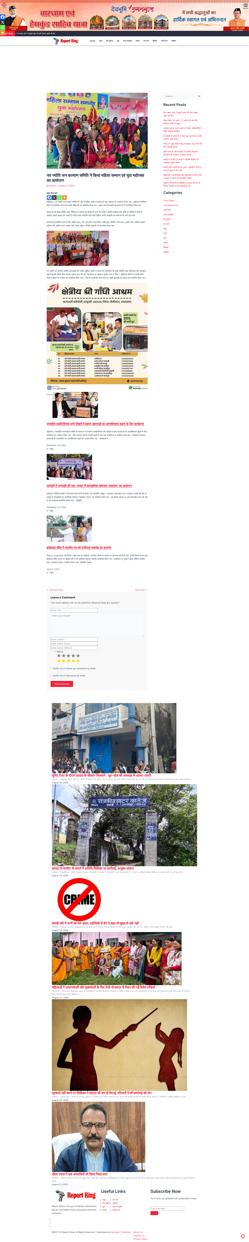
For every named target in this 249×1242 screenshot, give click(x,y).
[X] (54, 197)
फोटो (165, 233)
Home (92, 41)
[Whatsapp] (59, 197)
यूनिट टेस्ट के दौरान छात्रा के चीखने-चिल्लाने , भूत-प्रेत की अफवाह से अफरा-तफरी (101, 775)
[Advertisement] (124, 65)
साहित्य (173, 41)
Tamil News (169, 200)
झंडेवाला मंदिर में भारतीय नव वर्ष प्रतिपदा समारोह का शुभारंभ (79, 547)
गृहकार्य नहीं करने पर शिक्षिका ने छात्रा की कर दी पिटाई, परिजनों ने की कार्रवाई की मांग (102, 1093)
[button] (193, 41)
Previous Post (55, 590)
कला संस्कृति (127, 41)
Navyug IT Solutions (121, 1232)
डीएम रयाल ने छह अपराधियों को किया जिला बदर (80, 1174)
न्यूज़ (100, 41)
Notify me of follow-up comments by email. (74, 668)
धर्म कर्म (146, 41)
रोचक (138, 41)
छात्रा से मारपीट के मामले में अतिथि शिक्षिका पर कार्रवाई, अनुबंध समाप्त (93, 868)
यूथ (118, 41)
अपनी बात (164, 41)
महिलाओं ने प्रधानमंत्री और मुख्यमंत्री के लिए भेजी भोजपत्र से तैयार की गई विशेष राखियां (103, 987)
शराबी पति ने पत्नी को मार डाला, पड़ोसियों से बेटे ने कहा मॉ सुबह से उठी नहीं (95, 923)
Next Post (141, 590)
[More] (64, 197)
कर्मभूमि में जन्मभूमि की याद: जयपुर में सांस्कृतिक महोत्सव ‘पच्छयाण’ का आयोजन (89, 486)
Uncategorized (170, 205)
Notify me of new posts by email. (69, 675)
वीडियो (155, 41)
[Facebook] (49, 197)
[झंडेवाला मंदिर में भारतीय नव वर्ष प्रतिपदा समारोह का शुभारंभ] (69, 528)
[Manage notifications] (243, 1236)
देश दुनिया (109, 41)
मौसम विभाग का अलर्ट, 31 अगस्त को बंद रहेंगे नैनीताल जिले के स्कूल (38, 33)
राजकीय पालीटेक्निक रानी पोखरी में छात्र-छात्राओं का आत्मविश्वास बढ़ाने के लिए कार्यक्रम (95, 424)
